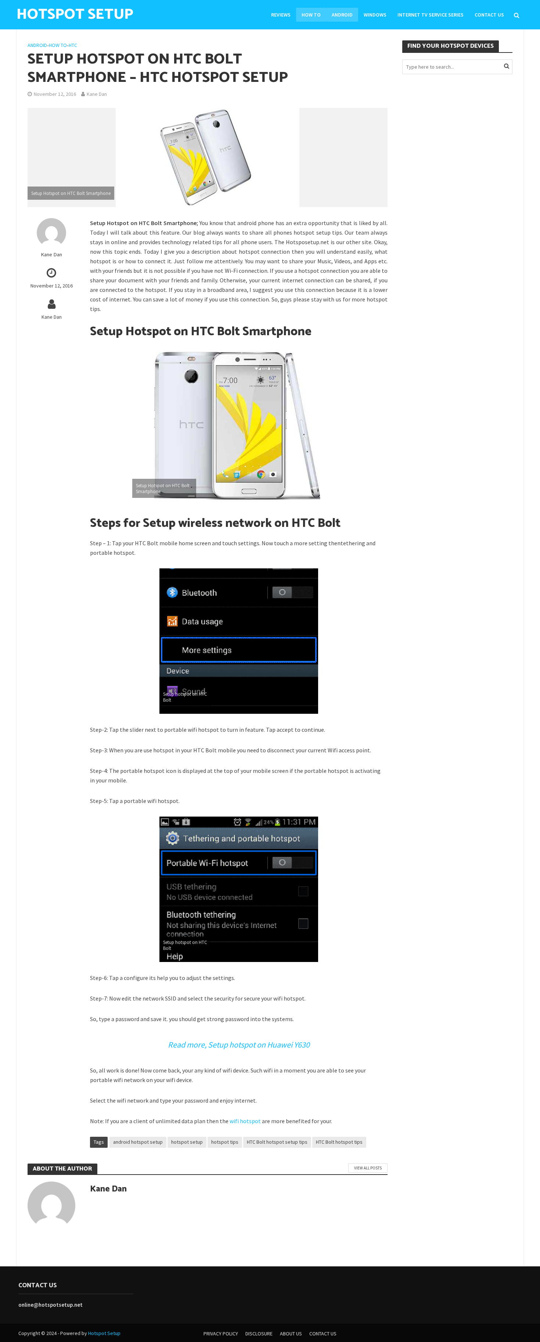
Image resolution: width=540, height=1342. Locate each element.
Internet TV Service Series (430, 14)
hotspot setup (187, 1142)
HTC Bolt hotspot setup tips (277, 1142)
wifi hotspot (245, 1121)
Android (342, 14)
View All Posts (368, 1168)
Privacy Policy (221, 1333)
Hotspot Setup (104, 1333)
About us (291, 1333)
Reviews (281, 14)
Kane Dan (97, 94)
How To (311, 14)
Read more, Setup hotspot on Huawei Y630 (239, 1044)
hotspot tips (224, 1142)
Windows (375, 14)
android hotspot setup (138, 1142)
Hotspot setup (75, 15)
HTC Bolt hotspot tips (339, 1142)
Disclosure (259, 1333)
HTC (73, 45)
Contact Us (489, 14)
